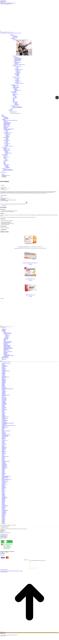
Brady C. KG (4, 387)
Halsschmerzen (8, 335)
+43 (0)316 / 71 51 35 (3, 3)
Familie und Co (6, 338)
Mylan (3, 454)
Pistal (3, 478)
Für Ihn (5, 339)
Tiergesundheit (4, 359)
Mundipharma (4, 453)
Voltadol (3, 520)
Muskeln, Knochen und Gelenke (8, 348)
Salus (3, 491)
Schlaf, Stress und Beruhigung (8, 351)
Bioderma (3, 383)
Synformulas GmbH (5, 505)
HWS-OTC (4, 432)
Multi (3, 452)
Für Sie (5, 340)
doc (3, 396)
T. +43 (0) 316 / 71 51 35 (3, 534)
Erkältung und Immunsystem (8, 333)
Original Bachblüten (5, 467)
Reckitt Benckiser (4, 483)
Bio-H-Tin (3, 382)
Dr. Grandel (4, 400)
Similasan (3, 498)
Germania (3, 421)
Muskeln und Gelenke (7, 346)
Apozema (3, 373)
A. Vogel (3, 363)
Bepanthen (4, 380)
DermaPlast (4, 392)
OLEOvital (4, 463)
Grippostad (4, 424)
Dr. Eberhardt (4, 399)
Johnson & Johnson (5, 435)
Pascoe (3, 472)
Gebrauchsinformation (4, 195)
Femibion (3, 413)
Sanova (3, 494)
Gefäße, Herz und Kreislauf (7, 341)
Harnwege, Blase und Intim (7, 342)
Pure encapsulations (5, 481)
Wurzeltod (3, 523)
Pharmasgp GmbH (5, 476)
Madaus (3, 446)
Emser (3, 408)
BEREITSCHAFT (9, 3)
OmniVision (4, 466)
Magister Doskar (4, 447)
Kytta (3, 439)
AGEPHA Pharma (5, 366)
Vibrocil (3, 517)
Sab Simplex (4, 490)
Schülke (3, 495)
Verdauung (5, 353)
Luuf (3, 445)
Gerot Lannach (4, 422)
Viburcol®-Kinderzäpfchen (29, 294)
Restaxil (3, 486)
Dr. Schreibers (4, 404)
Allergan (3, 367)
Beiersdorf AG (4, 379)
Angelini (3, 371)
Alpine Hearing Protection (6, 370)
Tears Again (4, 509)
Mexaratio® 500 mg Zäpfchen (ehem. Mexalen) (29, 262)
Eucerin (3, 411)
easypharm (4, 406)
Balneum (3, 377)
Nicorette (3, 457)
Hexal (3, 431)
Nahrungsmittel (6, 349)
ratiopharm (4, 482)
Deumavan (4, 394)
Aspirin (3, 374)
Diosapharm (4, 395)
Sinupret (3, 500)
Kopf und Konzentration (7, 345)
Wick (3, 522)
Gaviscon (3, 419)
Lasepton (3, 441)
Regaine (3, 484)
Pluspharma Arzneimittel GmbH (6, 479)
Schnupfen (7, 337)
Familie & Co (4, 329)
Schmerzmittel (6, 352)
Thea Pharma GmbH (5, 510)
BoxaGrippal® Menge (3, 198)
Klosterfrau (4, 437)
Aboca (3, 364)
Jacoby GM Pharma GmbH (6, 434)
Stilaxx (3, 503)
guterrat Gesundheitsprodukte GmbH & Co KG (9, 425)
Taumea (3, 508)
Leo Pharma (4, 443)
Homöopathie (6, 343)
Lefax (3, 442)
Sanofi (3, 493)
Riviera (3, 489)
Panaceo (3, 470)
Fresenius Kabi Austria (5, 416)
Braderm (3, 386)
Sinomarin (3, 499)
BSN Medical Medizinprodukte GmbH (7, 388)
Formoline (3, 415)
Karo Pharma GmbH (5, 436)
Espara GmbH (4, 409)
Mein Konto (11, 109)
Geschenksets (4, 330)
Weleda (3, 521)
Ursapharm (4, 513)
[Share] (58, 1)
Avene (3, 375)
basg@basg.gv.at (2, 553)
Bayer (3, 378)
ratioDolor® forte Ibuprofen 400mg (23, 246)
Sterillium (3, 502)
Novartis (3, 459)
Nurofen (3, 460)
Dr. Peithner (4, 402)
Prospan (3, 480)
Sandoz (3, 492)
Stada (3, 501)
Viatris (3, 516)
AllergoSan (4, 368)
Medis (3, 450)
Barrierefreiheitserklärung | (4, 571)
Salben (5, 350)
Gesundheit (3, 331)
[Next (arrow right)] (57, 320)
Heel (3, 429)
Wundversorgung (6, 356)
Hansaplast (4, 427)
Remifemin (4, 485)
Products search (3, 326)
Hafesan (3, 426)
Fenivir (3, 414)
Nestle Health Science (5, 456)
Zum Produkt (16, 248)
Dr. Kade (3, 401)
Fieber (6, 334)
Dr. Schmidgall (4, 403)
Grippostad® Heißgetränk (29, 278)
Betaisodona (4, 381)
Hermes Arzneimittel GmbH (6, 430)
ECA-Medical (4, 407)
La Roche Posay (4, 440)
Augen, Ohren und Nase (7, 332)
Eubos (3, 410)
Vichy (3, 518)
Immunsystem (7, 336)
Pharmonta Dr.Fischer (5, 477)
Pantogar (3, 471)
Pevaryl (3, 474)
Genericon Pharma (5, 420)
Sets (2, 358)
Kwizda (3, 438)
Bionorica (3, 385)
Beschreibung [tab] (4, 205)
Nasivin (3, 455)
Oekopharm (4, 462)
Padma (3, 469)
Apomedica (4, 372)
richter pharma (4, 487)
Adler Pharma (4, 365)
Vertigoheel (4, 515)
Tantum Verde (4, 507)
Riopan (3, 488)
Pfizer (3, 475)
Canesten (3, 389)
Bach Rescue (4, 376)
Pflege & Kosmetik (4, 357)
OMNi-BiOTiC (4, 465)
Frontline (3, 417)
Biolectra (3, 384)
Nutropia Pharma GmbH (6, 461)
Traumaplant (4, 512)
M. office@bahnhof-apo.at (4, 535)
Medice (3, 449)
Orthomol (3, 468)
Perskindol (3, 473)
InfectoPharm (4, 433)
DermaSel (3, 393)
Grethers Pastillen (4, 423)
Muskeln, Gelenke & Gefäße (8, 347)
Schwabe (3, 496)
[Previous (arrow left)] (1, 320)
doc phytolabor (4, 397)
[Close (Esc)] (56, 1)
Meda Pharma (4, 448)
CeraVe (3, 390)
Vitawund (3, 519)
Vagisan (3, 514)
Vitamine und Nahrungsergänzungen (9, 355)
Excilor (3, 412)
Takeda (3, 506)
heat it (3, 428)
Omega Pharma (4, 464)
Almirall (3, 369)
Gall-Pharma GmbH (5, 418)
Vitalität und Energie (6, 354)
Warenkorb (11, 110)
